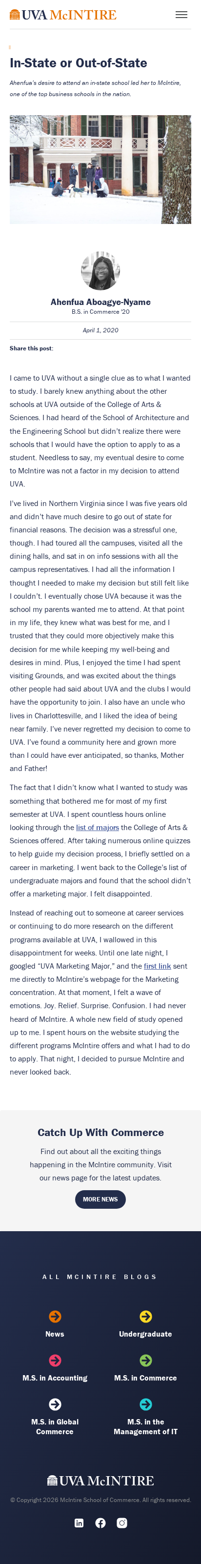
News (54, 1334)
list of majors (97, 827)
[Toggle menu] (181, 14)
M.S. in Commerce (145, 1377)
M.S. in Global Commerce (55, 1426)
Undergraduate (145, 1334)
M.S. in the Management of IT (146, 1426)
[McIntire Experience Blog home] (63, 14)
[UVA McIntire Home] (100, 1483)
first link (157, 966)
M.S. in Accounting (54, 1377)
